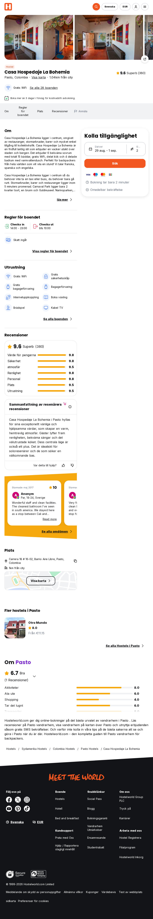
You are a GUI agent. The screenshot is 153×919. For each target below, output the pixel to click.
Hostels (60, 798)
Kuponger (92, 892)
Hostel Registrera (130, 837)
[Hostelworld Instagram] (27, 800)
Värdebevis (109, 892)
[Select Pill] (96, 6)
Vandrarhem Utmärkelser (94, 828)
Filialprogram (127, 847)
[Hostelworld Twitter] (18, 800)
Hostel (9, 66)
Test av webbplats (130, 892)
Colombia (21, 77)
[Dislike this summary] (72, 465)
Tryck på (125, 808)
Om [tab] (6, 111)
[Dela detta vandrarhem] (145, 59)
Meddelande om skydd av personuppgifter (33, 892)
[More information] (70, 407)
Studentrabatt (95, 847)
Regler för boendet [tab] (23, 111)
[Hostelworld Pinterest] (18, 809)
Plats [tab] (40, 111)
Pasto (8, 77)
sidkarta (11, 901)
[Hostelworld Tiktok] (27, 809)
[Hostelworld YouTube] (9, 809)
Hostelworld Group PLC (131, 798)
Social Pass (94, 798)
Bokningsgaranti (97, 818)
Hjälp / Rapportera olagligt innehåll (67, 847)
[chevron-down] (34, 676)
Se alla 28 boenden (44, 88)
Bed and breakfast (67, 818)
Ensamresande (96, 837)
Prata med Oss (64, 837)
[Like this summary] (63, 465)
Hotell (59, 808)
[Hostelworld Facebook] (9, 800)
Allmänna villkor (73, 892)
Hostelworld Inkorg (131, 857)
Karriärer (124, 818)
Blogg (91, 808)
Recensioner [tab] (60, 111)
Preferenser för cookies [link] (33, 901)
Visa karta (39, 77)
